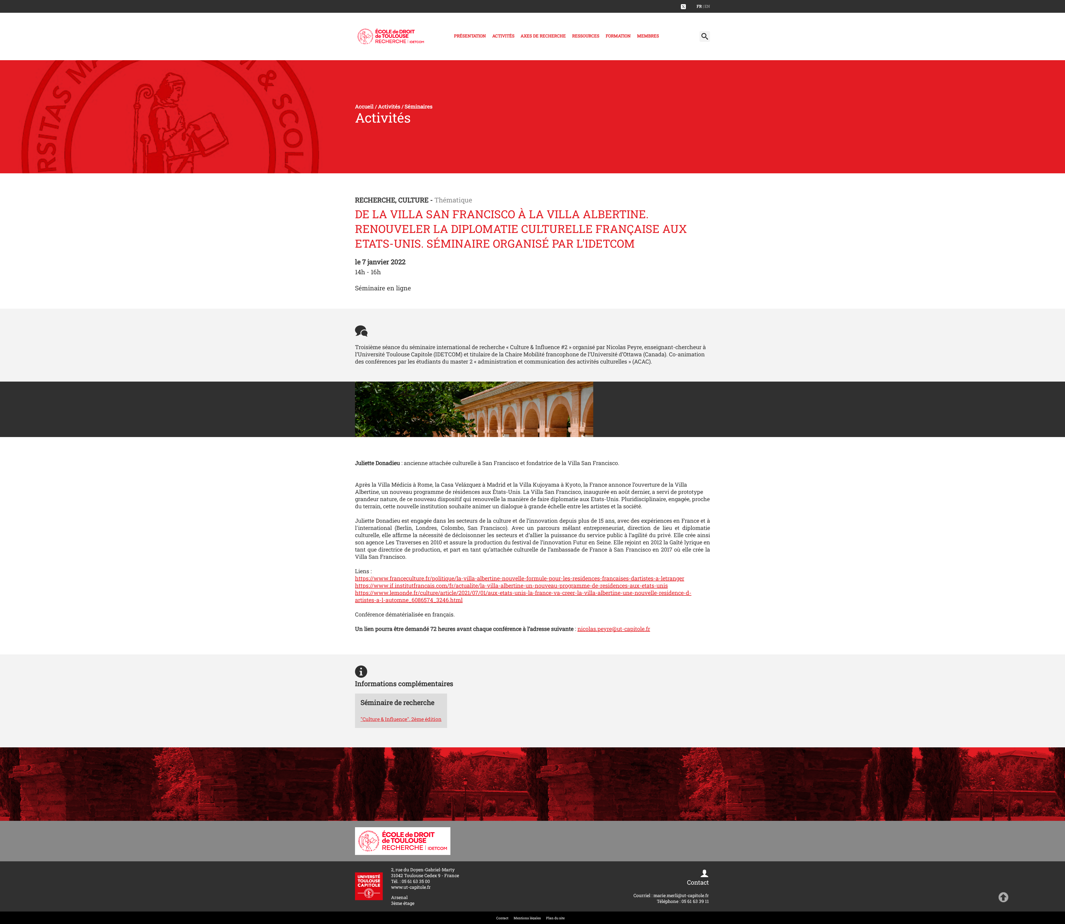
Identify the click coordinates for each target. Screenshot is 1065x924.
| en (706, 6)
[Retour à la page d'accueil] (391, 36)
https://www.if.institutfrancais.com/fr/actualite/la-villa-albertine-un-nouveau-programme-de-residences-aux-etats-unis (511, 585)
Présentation (470, 36)
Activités (503, 36)
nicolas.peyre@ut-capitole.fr (613, 628)
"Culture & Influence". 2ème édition (401, 719)
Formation (618, 36)
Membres (648, 36)
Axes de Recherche (543, 36)
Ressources (585, 36)
